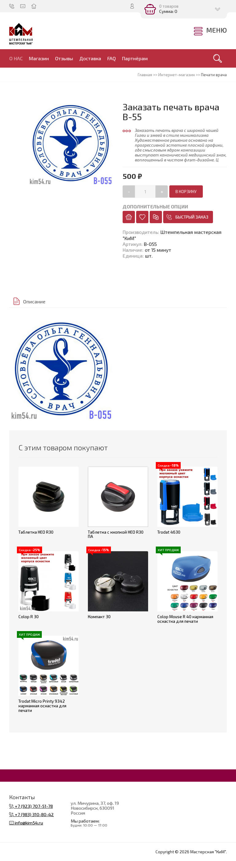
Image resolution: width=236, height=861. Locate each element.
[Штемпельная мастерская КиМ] (21, 33)
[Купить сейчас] (129, 217)
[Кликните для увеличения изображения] (61, 369)
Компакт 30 (99, 616)
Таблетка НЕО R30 (35, 532)
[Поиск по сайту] (217, 58)
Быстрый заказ (191, 217)
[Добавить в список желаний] (142, 217)
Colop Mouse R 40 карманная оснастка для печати (185, 619)
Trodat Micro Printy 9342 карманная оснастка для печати (42, 706)
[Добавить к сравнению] (156, 217)
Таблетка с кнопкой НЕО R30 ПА (116, 534)
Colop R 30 (28, 616)
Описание (34, 301)
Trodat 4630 (168, 532)
